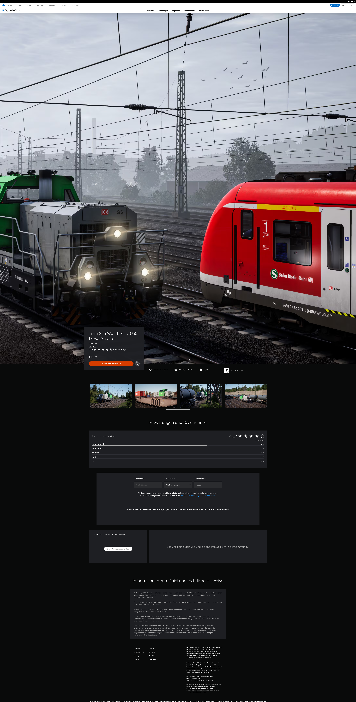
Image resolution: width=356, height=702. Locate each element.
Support (75, 5)
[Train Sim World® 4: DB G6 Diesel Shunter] (111, 396)
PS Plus (40, 5)
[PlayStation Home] (3, 5)
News (63, 5)
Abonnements (189, 11)
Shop (10, 5)
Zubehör (52, 5)
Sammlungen (163, 11)
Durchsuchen (203, 11)
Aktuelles (150, 11)
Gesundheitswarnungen (193, 678)
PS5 (19, 5)
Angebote (176, 11)
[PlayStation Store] (11, 10)
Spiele (29, 5)
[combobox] (148, 485)
